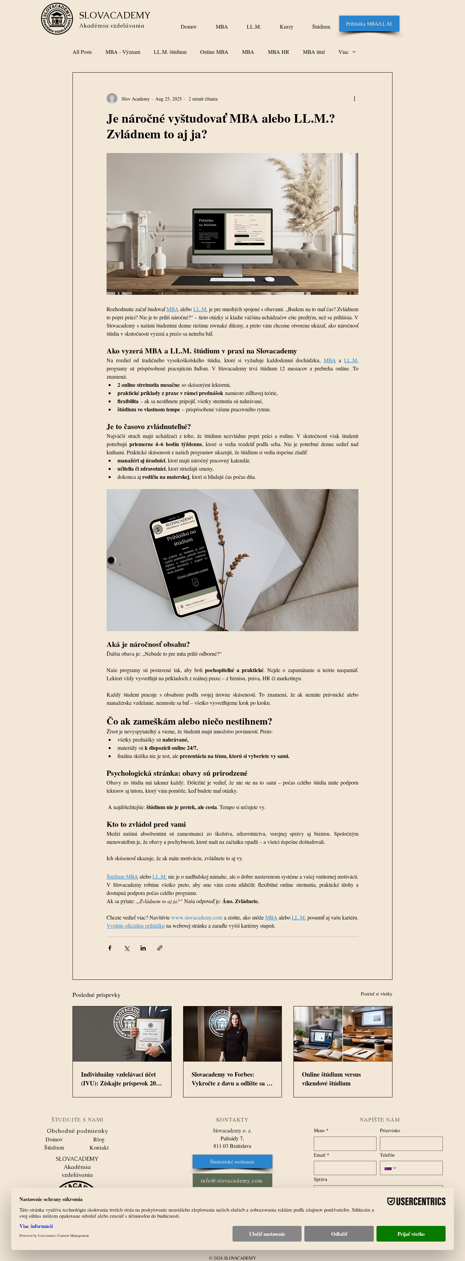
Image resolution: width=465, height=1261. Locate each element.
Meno (321, 1130)
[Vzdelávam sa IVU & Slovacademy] (122, 1034)
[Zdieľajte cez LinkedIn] (143, 948)
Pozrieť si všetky (376, 993)
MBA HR (278, 51)
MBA (248, 51)
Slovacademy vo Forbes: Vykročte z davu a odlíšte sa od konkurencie (232, 1079)
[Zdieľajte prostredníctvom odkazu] (160, 948)
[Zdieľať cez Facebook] (110, 948)
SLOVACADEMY (114, 15)
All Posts (82, 51)
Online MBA (214, 51)
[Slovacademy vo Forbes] (232, 1034)
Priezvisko (390, 1130)
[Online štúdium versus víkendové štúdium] (343, 1034)
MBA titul (314, 51)
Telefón (387, 1155)
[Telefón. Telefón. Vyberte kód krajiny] (390, 1168)
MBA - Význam (123, 51)
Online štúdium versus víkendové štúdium (331, 1079)
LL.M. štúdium (170, 51)
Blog (99, 1139)
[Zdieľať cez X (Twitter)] (126, 948)
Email (321, 1155)
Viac (343, 51)
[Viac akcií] (354, 98)
